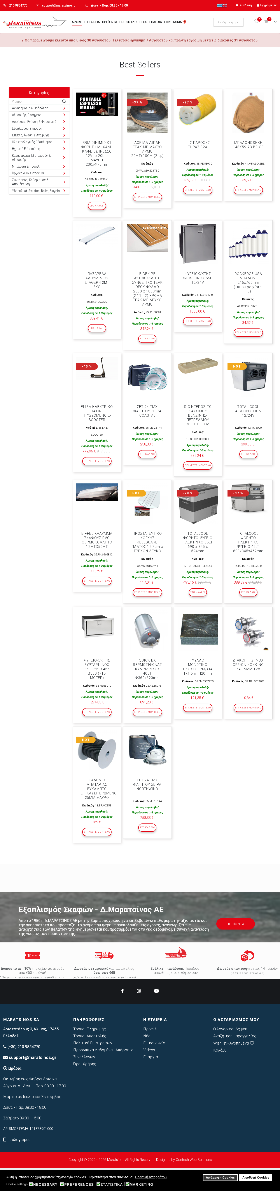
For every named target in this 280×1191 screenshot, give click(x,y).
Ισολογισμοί (19, 1139)
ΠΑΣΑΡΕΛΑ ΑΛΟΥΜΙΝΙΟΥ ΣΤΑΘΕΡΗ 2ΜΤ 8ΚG (97, 280)
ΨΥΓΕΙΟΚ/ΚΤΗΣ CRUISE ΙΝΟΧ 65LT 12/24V (198, 278)
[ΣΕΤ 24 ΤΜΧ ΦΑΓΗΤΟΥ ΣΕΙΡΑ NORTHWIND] (147, 750)
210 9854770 (18, 5)
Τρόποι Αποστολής (89, 1036)
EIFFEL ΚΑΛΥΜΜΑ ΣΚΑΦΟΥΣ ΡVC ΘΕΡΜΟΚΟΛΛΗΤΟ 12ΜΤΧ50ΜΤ (96, 540)
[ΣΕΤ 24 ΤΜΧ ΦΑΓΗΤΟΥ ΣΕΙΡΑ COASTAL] (147, 377)
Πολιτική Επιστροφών (92, 1043)
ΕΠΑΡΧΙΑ (155, 22)
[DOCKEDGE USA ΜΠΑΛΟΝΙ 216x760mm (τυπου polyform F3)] (248, 244)
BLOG (143, 22)
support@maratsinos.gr (59, 5)
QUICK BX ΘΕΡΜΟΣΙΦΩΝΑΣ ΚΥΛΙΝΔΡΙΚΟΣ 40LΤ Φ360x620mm (147, 669)
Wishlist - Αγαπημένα (231, 1043)
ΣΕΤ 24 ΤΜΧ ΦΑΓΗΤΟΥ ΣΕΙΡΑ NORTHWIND (147, 784)
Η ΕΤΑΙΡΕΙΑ (92, 22)
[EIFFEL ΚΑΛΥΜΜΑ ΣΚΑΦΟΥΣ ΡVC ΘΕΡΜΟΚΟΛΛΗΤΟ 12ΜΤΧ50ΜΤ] (97, 492)
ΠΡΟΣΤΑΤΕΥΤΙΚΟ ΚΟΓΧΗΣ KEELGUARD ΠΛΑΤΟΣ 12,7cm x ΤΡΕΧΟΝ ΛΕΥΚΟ (147, 542)
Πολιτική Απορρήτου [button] (151, 1177)
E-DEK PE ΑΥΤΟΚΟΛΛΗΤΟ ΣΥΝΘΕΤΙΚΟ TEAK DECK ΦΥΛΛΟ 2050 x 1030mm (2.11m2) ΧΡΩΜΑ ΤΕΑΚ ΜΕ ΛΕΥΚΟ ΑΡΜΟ (147, 289)
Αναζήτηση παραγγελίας (234, 1036)
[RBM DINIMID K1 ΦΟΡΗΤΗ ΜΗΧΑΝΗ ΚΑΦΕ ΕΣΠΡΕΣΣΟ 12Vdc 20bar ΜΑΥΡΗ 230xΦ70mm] (97, 104)
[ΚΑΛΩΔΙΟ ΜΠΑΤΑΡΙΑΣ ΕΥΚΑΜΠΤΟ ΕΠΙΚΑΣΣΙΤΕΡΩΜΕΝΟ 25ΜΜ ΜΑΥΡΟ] (97, 750)
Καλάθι (219, 1050)
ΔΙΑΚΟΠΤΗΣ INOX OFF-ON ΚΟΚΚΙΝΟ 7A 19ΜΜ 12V (248, 664)
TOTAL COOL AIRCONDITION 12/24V (248, 411)
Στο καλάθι (97, 206)
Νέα (146, 1036)
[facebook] (122, 991)
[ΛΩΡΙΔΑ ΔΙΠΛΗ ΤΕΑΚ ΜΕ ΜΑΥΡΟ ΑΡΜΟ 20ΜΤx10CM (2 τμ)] (147, 113)
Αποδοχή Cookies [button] (255, 1177)
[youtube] (156, 991)
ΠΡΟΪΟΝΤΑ (109, 22)
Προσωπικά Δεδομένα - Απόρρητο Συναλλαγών (103, 1053)
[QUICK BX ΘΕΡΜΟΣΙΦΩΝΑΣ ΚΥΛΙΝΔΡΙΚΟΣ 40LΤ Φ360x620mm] (147, 630)
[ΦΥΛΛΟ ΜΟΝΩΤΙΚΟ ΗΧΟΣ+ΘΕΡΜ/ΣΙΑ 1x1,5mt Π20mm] (198, 630)
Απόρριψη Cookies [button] (220, 1177)
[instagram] (139, 991)
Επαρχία (150, 1057)
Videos (149, 1050)
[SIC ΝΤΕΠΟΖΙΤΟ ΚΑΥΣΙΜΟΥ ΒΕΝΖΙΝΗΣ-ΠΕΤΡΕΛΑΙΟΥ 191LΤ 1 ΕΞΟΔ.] (198, 366)
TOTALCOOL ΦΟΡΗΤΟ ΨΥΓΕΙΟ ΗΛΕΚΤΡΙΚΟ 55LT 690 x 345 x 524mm (198, 542)
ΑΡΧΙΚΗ (77, 22)
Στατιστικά (112, 1184)
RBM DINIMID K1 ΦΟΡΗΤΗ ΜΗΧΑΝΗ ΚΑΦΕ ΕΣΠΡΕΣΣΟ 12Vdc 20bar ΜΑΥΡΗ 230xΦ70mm (97, 154)
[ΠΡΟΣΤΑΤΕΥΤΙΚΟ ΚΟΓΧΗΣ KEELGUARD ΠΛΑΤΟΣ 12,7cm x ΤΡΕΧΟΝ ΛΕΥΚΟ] (147, 503)
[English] (224, 5)
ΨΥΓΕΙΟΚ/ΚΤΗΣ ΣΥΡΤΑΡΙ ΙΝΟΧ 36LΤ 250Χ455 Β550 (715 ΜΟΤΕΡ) (97, 669)
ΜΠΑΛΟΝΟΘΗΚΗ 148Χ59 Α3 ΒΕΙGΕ (248, 145)
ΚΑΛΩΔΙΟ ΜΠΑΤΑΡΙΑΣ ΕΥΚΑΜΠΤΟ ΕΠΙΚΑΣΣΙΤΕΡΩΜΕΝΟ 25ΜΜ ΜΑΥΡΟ (99, 789)
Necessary (45, 1184)
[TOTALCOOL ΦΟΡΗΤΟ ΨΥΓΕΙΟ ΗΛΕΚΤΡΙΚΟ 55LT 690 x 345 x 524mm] (198, 503)
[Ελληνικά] (219, 5)
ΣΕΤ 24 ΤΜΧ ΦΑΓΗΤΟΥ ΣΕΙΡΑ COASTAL (147, 411)
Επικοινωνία (154, 1043)
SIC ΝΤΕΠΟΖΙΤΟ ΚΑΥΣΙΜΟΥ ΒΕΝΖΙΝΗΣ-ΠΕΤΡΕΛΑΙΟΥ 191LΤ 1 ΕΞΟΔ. (198, 415)
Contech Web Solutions (194, 1160)
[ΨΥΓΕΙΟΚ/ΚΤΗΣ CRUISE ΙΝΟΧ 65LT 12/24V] (198, 244)
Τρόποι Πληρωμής (89, 1029)
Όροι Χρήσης (84, 1064)
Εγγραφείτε (268, 5)
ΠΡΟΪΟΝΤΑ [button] (235, 924)
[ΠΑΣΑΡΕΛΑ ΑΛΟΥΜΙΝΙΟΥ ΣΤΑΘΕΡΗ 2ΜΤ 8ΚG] (97, 236)
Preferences (79, 1184)
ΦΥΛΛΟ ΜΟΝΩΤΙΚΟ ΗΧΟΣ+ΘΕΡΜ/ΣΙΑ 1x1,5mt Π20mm (198, 666)
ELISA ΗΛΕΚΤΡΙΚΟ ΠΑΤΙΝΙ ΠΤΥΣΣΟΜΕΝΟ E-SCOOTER (97, 413)
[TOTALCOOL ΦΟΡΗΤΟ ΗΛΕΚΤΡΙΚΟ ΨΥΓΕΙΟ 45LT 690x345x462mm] (248, 499)
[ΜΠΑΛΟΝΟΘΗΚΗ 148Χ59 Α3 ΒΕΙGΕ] (248, 113)
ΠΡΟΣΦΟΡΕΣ (128, 22)
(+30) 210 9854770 (23, 1046)
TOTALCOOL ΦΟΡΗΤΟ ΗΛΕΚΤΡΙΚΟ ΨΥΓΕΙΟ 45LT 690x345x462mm (248, 542)
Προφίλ (150, 1029)
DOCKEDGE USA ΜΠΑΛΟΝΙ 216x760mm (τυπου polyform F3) (248, 282)
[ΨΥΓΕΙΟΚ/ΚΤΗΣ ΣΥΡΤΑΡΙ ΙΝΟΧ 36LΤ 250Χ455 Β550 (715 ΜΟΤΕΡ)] (97, 625)
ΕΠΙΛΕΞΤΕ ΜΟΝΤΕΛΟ (147, 197)
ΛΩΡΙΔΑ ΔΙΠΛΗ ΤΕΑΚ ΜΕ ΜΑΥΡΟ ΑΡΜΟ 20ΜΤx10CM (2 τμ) (147, 149)
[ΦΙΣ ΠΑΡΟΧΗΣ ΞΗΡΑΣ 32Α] (198, 110)
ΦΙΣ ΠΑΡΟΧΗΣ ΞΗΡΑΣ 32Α (198, 145)
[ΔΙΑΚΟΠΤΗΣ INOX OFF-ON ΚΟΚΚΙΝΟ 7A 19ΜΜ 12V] (248, 630)
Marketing (141, 1184)
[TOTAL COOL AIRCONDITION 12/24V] (248, 377)
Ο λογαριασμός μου (230, 1029)
